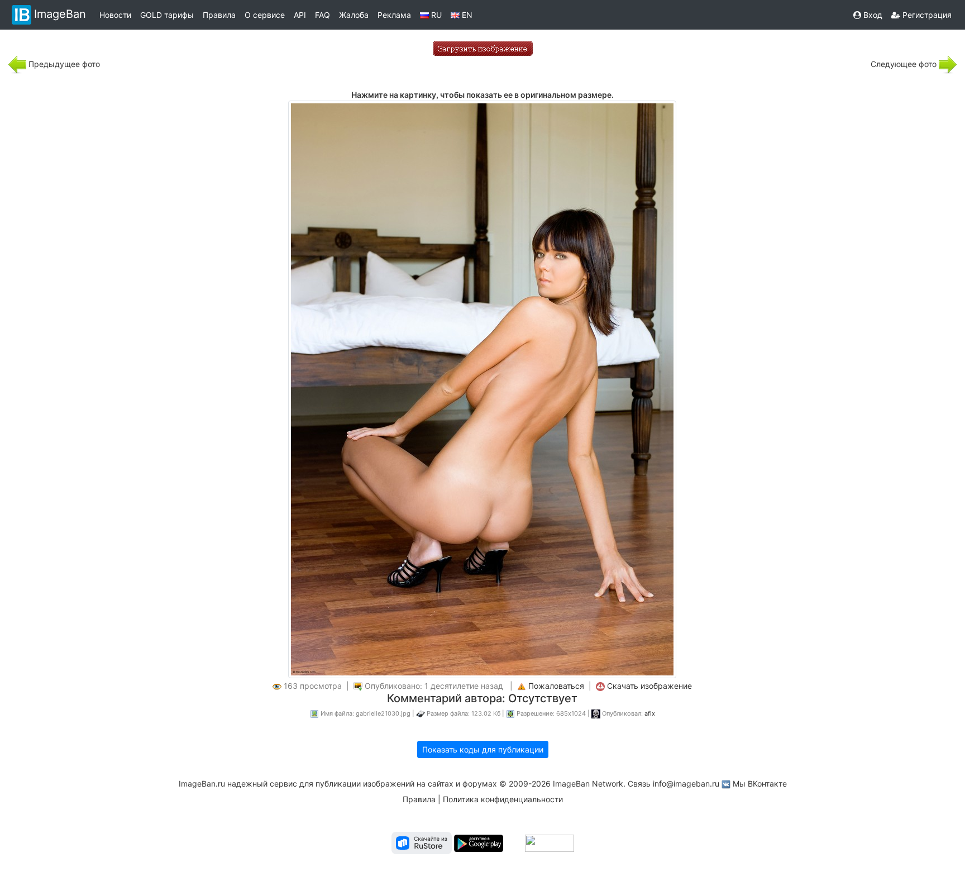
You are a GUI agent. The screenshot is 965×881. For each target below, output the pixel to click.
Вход (871, 15)
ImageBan (60, 14)
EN (466, 15)
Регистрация (926, 15)
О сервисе (265, 15)
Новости (115, 15)
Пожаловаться (556, 685)
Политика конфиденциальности (503, 799)
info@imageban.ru (686, 783)
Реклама (394, 15)
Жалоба (354, 15)
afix (649, 713)
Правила (219, 15)
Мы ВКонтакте (760, 783)
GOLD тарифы (167, 15)
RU (435, 15)
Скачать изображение (649, 685)
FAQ (322, 15)
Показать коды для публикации (482, 749)
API (300, 15)
